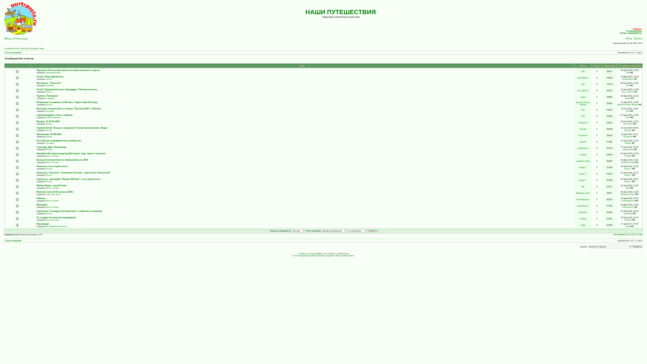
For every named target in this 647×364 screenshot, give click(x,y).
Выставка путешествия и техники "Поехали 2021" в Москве (69, 108)
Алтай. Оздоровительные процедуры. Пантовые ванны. (67, 89)
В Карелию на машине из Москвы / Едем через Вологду (67, 102)
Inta (583, 71)
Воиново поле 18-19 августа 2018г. (55, 192)
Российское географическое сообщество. (59, 140)
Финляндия (43, 224)
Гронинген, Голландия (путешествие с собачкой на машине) (69, 211)
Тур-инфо (50, 85)
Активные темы (36, 48)
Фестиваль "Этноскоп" (49, 83)
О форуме (50, 98)
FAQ (630, 39)
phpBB (317, 254)
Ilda (583, 187)
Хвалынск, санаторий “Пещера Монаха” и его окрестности (68, 179)
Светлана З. (583, 206)
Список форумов (13, 53)
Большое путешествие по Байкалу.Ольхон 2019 (62, 160)
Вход (9, 39)
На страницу (619, 234)
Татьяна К (583, 123)
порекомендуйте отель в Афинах (55, 115)
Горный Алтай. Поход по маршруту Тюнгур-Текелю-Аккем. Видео (72, 128)
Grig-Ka (583, 129)
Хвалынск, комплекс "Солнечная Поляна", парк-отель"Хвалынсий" (74, 172)
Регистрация (21, 39)
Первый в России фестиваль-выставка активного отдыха (69, 70)
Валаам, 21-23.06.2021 (48, 121)
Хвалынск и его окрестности (52, 166)
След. (640, 234)
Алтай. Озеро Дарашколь (50, 76)
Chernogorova (583, 199)
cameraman (582, 148)
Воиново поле (583, 193)
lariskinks (583, 212)
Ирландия (42, 204)
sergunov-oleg (583, 161)
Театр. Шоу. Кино (53, 194)
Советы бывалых (53, 117)
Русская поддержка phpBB (304, 256)
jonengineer (583, 78)
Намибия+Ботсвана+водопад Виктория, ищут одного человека (71, 153)
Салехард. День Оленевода (51, 147)
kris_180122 (583, 90)
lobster (583, 142)
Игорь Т (583, 167)
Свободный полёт (53, 73)
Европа (49, 214)
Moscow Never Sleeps (583, 103)
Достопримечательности (56, 226)
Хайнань (41, 198)
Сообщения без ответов (16, 48)
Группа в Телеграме (47, 96)
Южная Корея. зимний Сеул (52, 185)
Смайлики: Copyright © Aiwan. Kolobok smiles (335, 256)
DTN (583, 116)
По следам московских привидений (56, 217)
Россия (49, 79)
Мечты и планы (52, 156)
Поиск (639, 39)
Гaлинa (583, 155)
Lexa (583, 97)
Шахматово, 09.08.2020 (49, 134)
